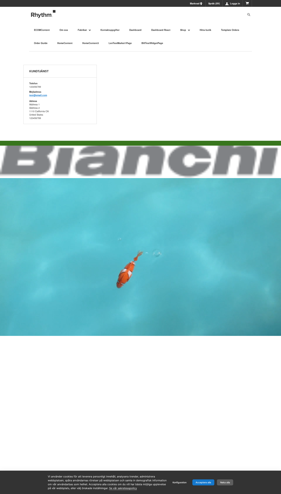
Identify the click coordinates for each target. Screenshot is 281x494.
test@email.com (38, 95)
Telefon (33, 83)
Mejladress (35, 91)
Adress (33, 101)
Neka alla (225, 482)
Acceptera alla (203, 482)
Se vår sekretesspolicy (123, 488)
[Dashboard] (43, 14)
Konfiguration (180, 482)
